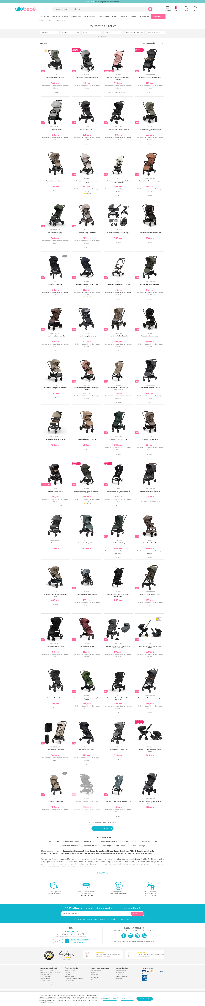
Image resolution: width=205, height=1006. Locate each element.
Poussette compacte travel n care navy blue (87, 285)
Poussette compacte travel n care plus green (86, 698)
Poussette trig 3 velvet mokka (55, 336)
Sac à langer (106, 846)
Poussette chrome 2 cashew (55, 181)
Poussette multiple (129, 841)
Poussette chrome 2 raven (55, 698)
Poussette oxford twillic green (118, 439)
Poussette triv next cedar (150, 439)
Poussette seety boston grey (87, 336)
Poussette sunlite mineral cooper (149, 181)
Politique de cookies (45, 976)
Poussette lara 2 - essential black (118, 129)
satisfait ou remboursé (118, 893)
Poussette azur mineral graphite (149, 387)
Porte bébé (120, 846)
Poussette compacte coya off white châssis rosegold (118, 181)
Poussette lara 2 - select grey (118, 749)
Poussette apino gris (55, 129)
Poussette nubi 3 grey (55, 232)
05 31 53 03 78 (150, 895)
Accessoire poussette (70, 846)
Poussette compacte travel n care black (87, 802)
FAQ (92, 979)
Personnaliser (109, 999)
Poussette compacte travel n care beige (87, 181)
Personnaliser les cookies (46, 974)
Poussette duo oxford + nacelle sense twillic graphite (118, 647)
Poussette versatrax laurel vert (55, 77)
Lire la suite (102, 873)
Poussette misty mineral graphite (149, 491)
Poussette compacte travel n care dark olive (86, 491)
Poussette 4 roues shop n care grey (86, 77)
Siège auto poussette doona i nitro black (150, 647)
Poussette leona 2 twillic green (118, 543)
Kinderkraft (46, 853)
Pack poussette (55, 841)
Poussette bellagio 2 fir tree (87, 543)
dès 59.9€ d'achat (54, 893)
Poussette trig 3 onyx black (55, 646)
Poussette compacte (109, 841)
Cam (104, 851)
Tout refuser (127, 999)
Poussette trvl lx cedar (150, 543)
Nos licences (94, 974)
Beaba (92, 851)
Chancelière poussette (150, 841)
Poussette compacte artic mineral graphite (150, 802)
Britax (98, 851)
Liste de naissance (121, 970)
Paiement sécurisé (148, 968)
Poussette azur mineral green (149, 284)
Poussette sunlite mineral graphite (150, 77)
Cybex (86, 851)
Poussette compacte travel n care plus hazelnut (86, 388)
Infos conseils (120, 972)
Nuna (98, 853)
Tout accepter (144, 999)
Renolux (123, 853)
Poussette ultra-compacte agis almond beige (118, 388)
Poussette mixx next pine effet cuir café (150, 130)
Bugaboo (78, 851)
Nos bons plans (69, 972)
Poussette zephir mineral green (150, 594)
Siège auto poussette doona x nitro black (150, 750)
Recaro (115, 853)
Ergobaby (124, 851)
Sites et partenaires (96, 970)
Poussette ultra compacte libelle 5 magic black (118, 595)
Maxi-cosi (69, 853)
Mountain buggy (87, 853)
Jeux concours (120, 974)
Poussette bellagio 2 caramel (87, 439)
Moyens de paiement (45, 980)
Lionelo (55, 853)
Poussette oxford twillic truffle (118, 336)
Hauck (139, 851)
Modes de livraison (45, 978)
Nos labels (93, 972)
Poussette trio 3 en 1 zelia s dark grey (118, 232)
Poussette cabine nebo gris (55, 543)
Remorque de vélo (90, 846)
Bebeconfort (68, 851)
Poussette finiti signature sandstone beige (55, 595)
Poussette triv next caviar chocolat (150, 232)
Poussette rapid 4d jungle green (87, 594)
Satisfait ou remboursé (46, 985)
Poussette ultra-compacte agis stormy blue (118, 802)
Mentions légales (69, 976)
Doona (116, 851)
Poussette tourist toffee (55, 801)
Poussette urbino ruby (87, 646)
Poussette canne (90, 841)
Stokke (130, 853)
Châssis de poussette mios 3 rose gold (118, 284)
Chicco (110, 851)
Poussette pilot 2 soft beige (55, 749)
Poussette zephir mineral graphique (149, 698)
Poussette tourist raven (55, 284)
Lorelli (61, 853)
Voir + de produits (102, 828)
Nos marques (68, 974)
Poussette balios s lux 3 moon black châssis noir (118, 698)
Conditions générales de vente (48, 970)
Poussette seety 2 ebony (87, 129)
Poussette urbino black (86, 749)
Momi (76, 853)
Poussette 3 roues (72, 841)
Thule (137, 853)
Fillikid (133, 851)
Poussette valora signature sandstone (55, 387)
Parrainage (119, 978)
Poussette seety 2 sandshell (87, 232)
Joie (154, 851)
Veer (150, 853)
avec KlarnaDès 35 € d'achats (86, 893)
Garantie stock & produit (46, 983)
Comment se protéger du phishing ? (75, 978)
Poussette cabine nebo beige (55, 439)
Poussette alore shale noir (55, 491)
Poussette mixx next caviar (149, 336)
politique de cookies (49, 1002)
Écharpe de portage (137, 846)
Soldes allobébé (69, 980)
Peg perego (106, 853)
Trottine (143, 853)
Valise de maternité (121, 976)
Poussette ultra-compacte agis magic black (118, 491)
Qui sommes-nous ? (70, 970)
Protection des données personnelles (50, 972)
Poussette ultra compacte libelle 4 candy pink (118, 78)
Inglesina (147, 851)
